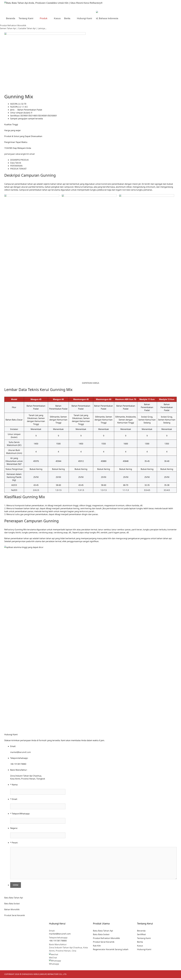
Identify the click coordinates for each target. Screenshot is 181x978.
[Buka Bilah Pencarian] (126, 18)
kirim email (29, 154)
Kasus (57, 18)
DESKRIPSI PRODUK (19, 159)
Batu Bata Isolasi (12, 903)
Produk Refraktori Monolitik (106, 938)
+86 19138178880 (18, 764)
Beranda (10, 18)
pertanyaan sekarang (14, 154)
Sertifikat (141, 934)
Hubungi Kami (84, 18)
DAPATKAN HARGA (90, 383)
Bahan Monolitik (12, 909)
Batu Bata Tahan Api (13, 897)
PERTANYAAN (16, 165)
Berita (67, 18)
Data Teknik (15, 162)
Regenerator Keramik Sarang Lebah (110, 949)
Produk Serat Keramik (14, 915)
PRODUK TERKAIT (18, 168)
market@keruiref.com (20, 752)
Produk (43, 18)
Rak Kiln (97, 945)
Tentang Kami (26, 18)
